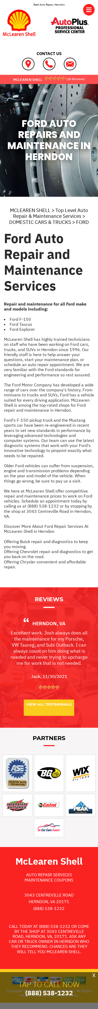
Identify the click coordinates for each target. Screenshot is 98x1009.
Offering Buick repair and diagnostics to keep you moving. (46, 544)
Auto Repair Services (49, 874)
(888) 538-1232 (43, 506)
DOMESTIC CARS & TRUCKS (40, 222)
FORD (82, 222)
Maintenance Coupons (49, 880)
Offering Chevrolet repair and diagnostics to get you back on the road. (48, 554)
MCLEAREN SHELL (30, 210)
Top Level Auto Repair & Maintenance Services (50, 213)
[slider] (55, 78)
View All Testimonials (49, 704)
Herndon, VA (49, 623)
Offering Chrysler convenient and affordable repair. (45, 564)
